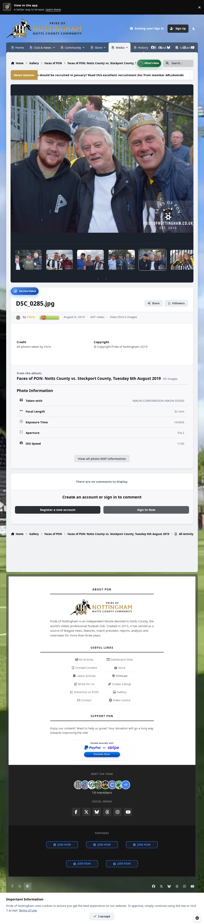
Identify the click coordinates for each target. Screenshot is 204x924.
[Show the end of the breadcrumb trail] (141, 63)
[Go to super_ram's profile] (91, 784)
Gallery (121, 692)
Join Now (64, 844)
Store (121, 668)
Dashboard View (121, 659)
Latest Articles (86, 676)
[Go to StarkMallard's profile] (119, 784)
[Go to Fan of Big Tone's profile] (98, 784)
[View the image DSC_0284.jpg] (183, 260)
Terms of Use (28, 910)
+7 (125, 785)
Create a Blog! (121, 684)
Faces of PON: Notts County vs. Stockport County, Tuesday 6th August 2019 (89, 378)
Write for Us (85, 684)
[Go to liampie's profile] (105, 784)
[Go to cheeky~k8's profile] (85, 784)
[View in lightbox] (102, 164)
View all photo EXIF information (102, 459)
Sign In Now (146, 510)
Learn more (8, 7)
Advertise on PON (85, 692)
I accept (104, 916)
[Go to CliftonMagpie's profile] (112, 784)
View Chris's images (123, 317)
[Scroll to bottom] (197, 918)
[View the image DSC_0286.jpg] (121, 260)
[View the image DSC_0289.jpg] (28, 260)
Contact (85, 700)
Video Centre (121, 700)
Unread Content (86, 668)
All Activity (85, 659)
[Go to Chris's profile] (18, 317)
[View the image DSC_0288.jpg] (59, 260)
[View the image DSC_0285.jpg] (152, 260)
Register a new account (58, 510)
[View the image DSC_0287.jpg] (90, 260)
